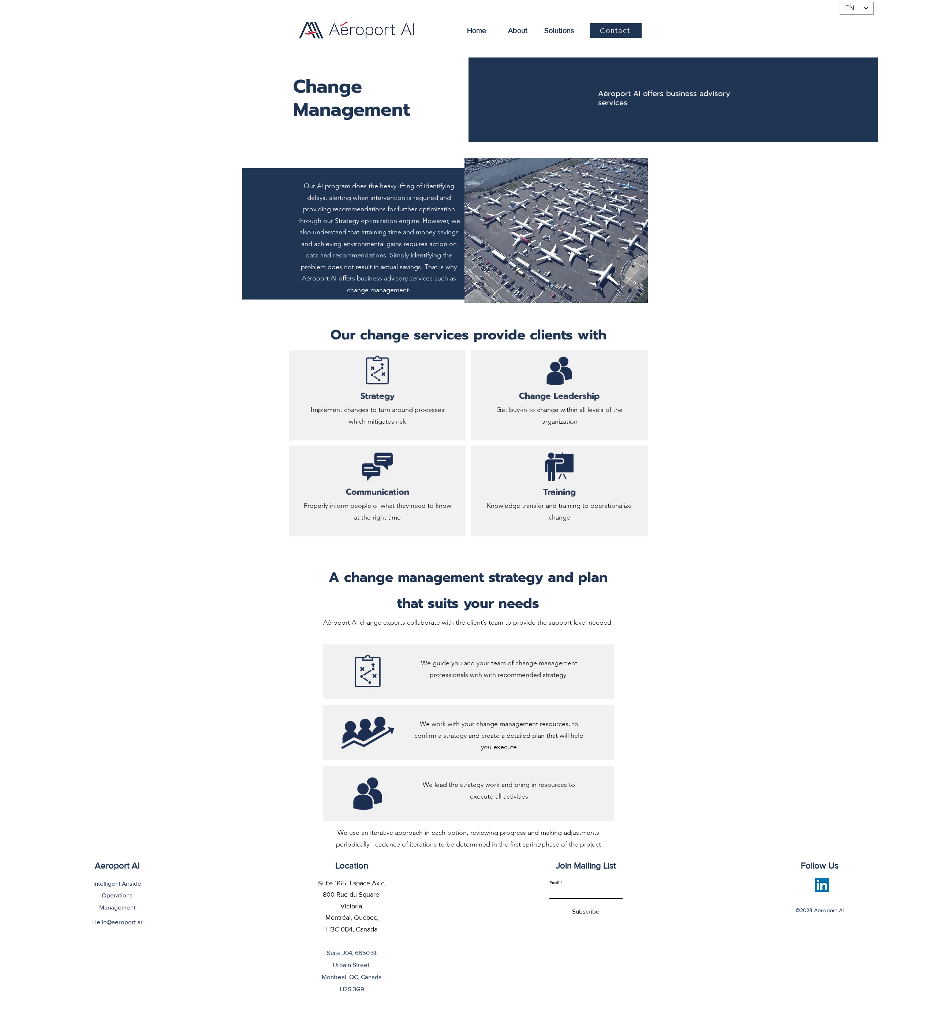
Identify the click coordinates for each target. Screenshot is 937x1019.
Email (554, 882)
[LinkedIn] (822, 885)
